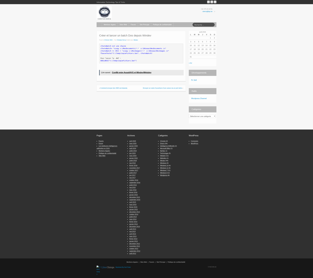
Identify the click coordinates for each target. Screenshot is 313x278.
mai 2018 (132, 163)
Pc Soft (194, 80)
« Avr (190, 63)
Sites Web (123, 25)
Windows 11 (164, 168)
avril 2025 (132, 141)
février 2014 (133, 222)
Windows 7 (164, 170)
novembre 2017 (134, 168)
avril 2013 (132, 234)
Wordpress (163, 175)
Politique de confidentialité (162, 25)
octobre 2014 (133, 214)
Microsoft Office (165, 148)
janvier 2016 (133, 195)
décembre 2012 (134, 244)
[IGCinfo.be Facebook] (211, 2)
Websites (163, 158)
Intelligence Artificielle (167, 146)
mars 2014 (132, 219)
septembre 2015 (134, 200)
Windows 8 (164, 173)
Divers (162, 143)
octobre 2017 (133, 170)
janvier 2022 (133, 158)
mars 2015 (132, 205)
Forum (101, 143)
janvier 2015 (133, 209)
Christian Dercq (121, 40)
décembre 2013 (134, 227)
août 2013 (132, 229)
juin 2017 (132, 175)
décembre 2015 (134, 197)
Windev (136, 40)
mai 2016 (132, 187)
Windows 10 (164, 165)
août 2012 (132, 253)
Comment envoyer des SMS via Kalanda (113, 88)
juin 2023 (132, 153)
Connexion (194, 141)
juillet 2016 (133, 185)
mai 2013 (132, 231)
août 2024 (132, 148)
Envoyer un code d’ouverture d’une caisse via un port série (162, 88)
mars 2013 (132, 236)
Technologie (164, 153)
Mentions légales (110, 25)
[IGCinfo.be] (104, 13)
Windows (163, 163)
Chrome (163, 141)
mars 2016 (132, 190)
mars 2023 (132, 156)
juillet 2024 (133, 151)
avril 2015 (132, 202)
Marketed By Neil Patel (123, 267)
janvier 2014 (133, 224)
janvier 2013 (133, 241)
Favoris (133, 25)
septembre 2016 (134, 183)
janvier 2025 (133, 146)
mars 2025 (132, 143)
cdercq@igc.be (207, 11)
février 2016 (133, 192)
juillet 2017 (133, 173)
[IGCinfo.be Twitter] (215, 2)
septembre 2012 (134, 251)
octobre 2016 (133, 180)
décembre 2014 (134, 212)
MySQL (162, 151)
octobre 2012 (133, 249)
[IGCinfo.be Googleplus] (208, 2)
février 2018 (133, 165)
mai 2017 (132, 178)
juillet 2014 (133, 217)
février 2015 (133, 207)
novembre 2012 (134, 246)
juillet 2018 (133, 161)
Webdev (163, 156)
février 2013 (133, 239)
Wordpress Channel (199, 98)
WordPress (194, 143)
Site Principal (144, 25)
